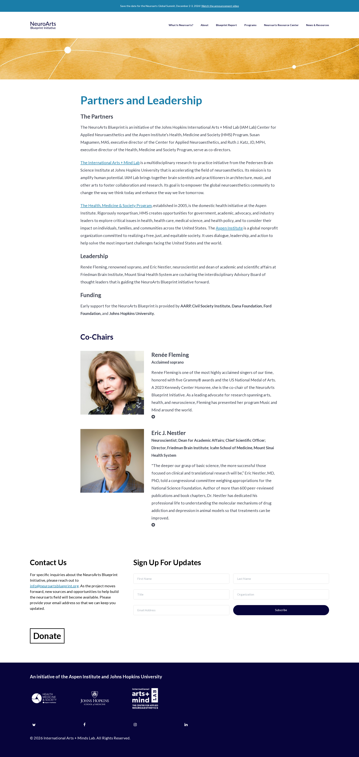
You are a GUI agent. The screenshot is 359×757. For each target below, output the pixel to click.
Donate (47, 636)
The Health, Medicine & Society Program (116, 205)
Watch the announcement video (220, 5)
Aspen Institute (229, 228)
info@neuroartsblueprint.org (54, 586)
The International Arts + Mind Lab (110, 162)
